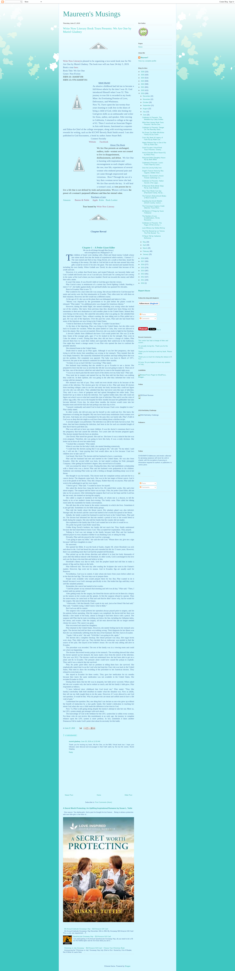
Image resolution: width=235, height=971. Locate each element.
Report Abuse (144, 291)
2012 (143, 277)
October (146, 102)
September (147, 105)
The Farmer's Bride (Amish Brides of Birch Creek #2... (154, 197)
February (146, 251)
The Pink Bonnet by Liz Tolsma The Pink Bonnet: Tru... (153, 232)
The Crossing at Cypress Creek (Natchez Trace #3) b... (153, 207)
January (146, 254)
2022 (143, 84)
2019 (143, 93)
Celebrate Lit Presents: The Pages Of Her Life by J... (152, 224)
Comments (145, 318)
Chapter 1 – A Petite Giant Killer (98, 247)
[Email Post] (80, 728)
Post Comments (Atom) (103, 802)
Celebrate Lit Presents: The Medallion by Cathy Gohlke (152, 118)
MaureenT (144, 58)
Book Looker (112, 200)
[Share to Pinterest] (94, 728)
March (145, 248)
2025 (143, 75)
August (145, 109)
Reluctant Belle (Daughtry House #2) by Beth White (153, 159)
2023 (143, 81)
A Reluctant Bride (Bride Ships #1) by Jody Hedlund (153, 187)
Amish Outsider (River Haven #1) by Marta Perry (154, 154)
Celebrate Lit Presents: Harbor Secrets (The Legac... (153, 182)
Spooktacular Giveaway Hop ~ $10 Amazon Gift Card (92, 936)
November (147, 99)
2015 (143, 268)
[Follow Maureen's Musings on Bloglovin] (148, 305)
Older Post (128, 795)
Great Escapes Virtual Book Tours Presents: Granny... (152, 149)
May (144, 242)
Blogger (127, 966)
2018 (143, 258)
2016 (143, 264)
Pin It (159, 330)
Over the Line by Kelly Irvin (152, 168)
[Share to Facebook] (92, 728)
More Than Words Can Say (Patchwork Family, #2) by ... (153, 192)
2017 (143, 261)
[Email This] (85, 728)
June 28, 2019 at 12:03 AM (90, 741)
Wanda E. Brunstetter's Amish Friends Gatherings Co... (153, 177)
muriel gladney (74, 741)
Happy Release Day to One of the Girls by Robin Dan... (154, 143)
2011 (143, 280)
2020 (143, 90)
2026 (143, 72)
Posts (143, 314)
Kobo (101, 200)
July (144, 112)
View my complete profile (147, 61)
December (147, 96)
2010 (143, 283)
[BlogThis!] (87, 728)
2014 (143, 271)
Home (99, 795)
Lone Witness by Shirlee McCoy (153, 228)
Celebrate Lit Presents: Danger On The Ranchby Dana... (153, 128)
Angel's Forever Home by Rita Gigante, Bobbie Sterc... (152, 172)
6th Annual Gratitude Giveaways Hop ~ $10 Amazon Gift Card (86, 929)
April (145, 245)
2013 (143, 274)
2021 (143, 87)
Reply (71, 752)
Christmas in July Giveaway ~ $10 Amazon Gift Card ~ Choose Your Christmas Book (94, 948)
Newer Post (69, 795)
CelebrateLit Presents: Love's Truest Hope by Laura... (152, 164)
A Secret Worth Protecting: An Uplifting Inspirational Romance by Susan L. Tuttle (97, 808)
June (145, 115)
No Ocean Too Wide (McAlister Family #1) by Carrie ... (153, 133)
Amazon (66, 200)
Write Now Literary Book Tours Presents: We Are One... (153, 123)
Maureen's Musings (91, 14)
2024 (143, 78)
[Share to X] (89, 728)
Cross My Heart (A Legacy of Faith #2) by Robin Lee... (152, 138)
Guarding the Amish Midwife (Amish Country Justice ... (152, 202)
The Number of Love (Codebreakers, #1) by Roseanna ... (151, 218)
